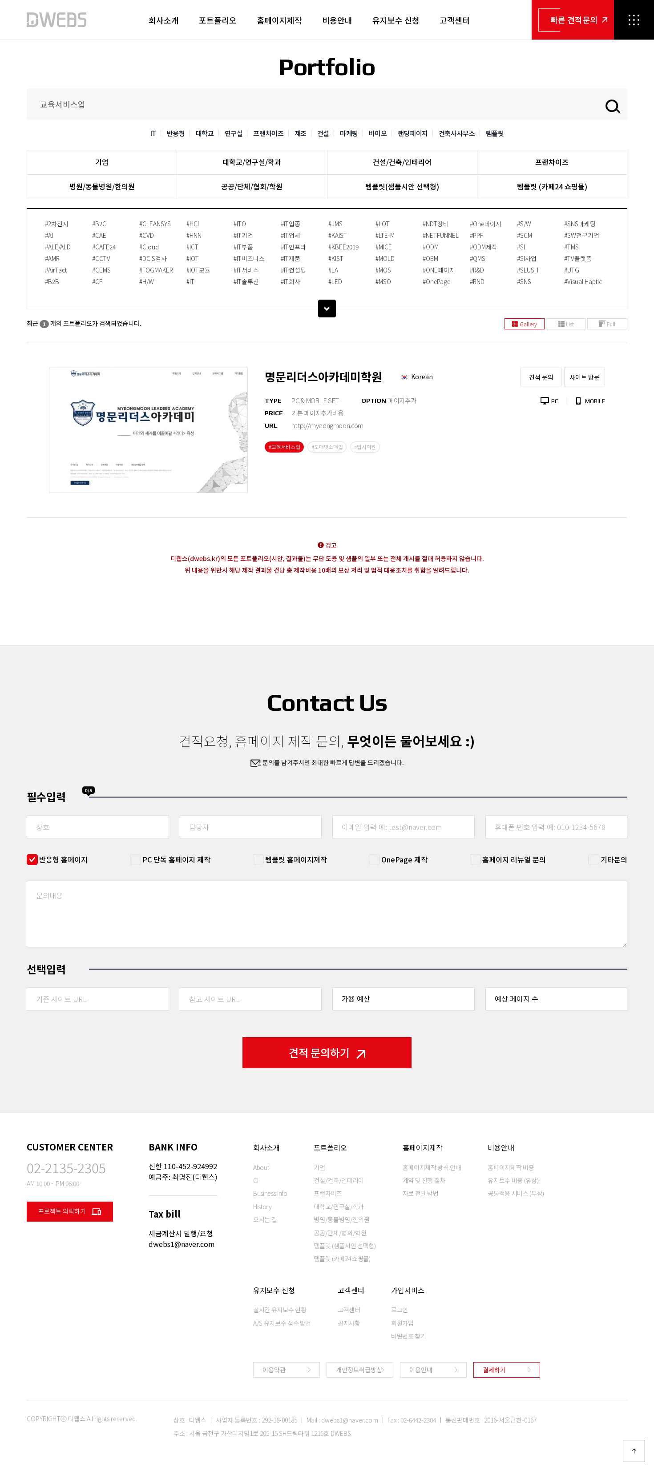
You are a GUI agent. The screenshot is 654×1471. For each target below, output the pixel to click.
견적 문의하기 (319, 1052)
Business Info (270, 1193)
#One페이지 (485, 223)
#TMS (571, 246)
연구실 (234, 133)
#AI (49, 235)
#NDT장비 (436, 223)
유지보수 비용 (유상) (513, 1180)
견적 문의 (541, 377)
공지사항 (349, 1323)
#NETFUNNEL (441, 235)
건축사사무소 (457, 133)
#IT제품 (290, 258)
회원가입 (402, 1323)
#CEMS (101, 269)
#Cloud (149, 246)
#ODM (431, 246)
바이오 (378, 133)
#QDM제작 (483, 246)
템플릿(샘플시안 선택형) (402, 186)
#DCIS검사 (153, 258)
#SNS (524, 281)
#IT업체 (290, 235)
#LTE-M (385, 235)
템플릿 (495, 133)
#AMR (52, 258)
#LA (333, 269)
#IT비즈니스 (249, 258)
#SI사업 (527, 258)
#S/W (524, 223)
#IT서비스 (246, 269)
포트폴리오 (218, 20)
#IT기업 (243, 235)
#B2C (99, 223)
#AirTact (56, 269)
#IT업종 (290, 223)
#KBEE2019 (343, 246)
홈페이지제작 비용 (511, 1167)
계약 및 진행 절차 (424, 1180)
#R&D (477, 269)
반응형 (176, 133)
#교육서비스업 (284, 446)
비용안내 (337, 20)
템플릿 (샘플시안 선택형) (344, 1245)
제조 (301, 133)
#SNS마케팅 (580, 223)
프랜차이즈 (268, 133)
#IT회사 (290, 281)
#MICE (383, 246)
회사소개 (164, 20)
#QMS (477, 258)
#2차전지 (57, 223)
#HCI (192, 223)
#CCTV (101, 258)
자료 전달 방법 (421, 1193)
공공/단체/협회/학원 (252, 186)
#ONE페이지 (439, 269)
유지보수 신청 (396, 20)
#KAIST (337, 235)
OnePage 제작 (404, 859)
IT (153, 133)
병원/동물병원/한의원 (102, 186)
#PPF (476, 235)
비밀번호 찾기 (408, 1335)
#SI (521, 246)
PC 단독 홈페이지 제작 (176, 859)
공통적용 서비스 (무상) (516, 1193)
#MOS (383, 269)
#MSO (383, 281)
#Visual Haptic (583, 281)
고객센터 (455, 20)
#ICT (192, 246)
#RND (477, 281)
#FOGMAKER (156, 269)
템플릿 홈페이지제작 (296, 859)
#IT (190, 281)
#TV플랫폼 (578, 258)
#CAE (99, 235)
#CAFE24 (104, 246)
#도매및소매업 (327, 446)
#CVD (146, 235)
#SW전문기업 (581, 235)
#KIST (335, 258)
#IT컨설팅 (293, 269)
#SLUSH (527, 269)
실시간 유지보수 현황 (279, 1309)
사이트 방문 (584, 377)
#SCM (524, 235)
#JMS (335, 223)
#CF (97, 281)
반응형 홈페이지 (63, 859)
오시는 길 (265, 1219)
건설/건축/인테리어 (402, 161)
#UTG (571, 269)
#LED (335, 281)
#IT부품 (243, 246)
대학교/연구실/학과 (251, 161)
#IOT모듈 (198, 269)
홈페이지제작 (279, 20)
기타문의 (614, 859)
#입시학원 (365, 446)
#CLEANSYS (155, 223)
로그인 (399, 1309)
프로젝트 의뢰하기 (62, 1210)
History (262, 1206)
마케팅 (349, 133)
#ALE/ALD (58, 246)
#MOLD (385, 258)
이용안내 (420, 1369)
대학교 (205, 133)
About (261, 1167)
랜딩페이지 (413, 133)
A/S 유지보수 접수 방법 (282, 1323)
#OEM (430, 258)
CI (255, 1180)
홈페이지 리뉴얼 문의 (514, 859)
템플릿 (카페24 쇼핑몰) (552, 186)
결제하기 (494, 1369)
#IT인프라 (293, 246)
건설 (323, 133)
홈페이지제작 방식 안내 (432, 1167)
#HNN (194, 235)
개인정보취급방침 (359, 1369)
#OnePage (436, 281)
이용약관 (274, 1369)
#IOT (192, 258)
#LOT (382, 223)
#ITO (240, 223)
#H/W (146, 281)
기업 (102, 161)
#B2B (52, 281)
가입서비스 (407, 1290)
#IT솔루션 (246, 281)
